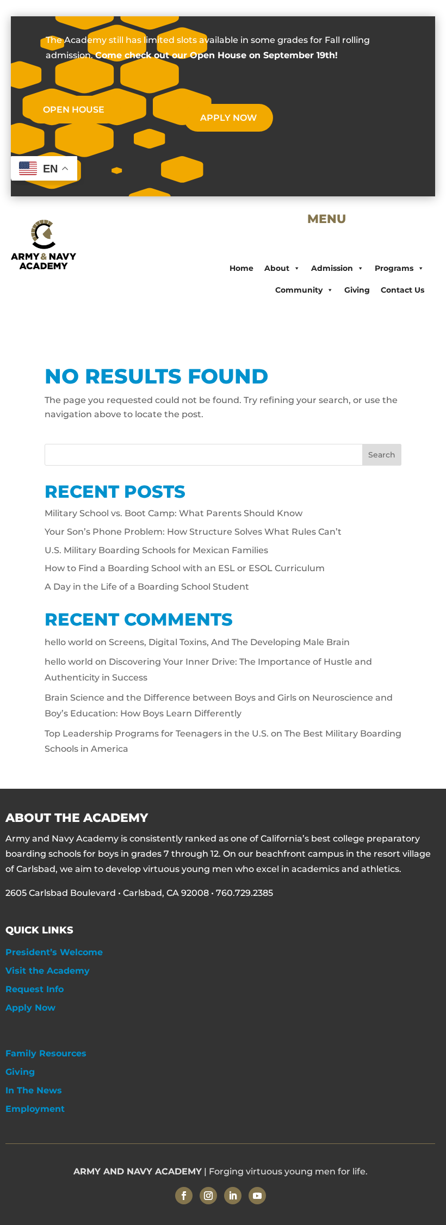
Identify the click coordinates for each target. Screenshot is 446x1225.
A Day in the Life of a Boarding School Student (147, 586)
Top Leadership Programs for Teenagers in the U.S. (157, 733)
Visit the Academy (47, 971)
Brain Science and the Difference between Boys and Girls (170, 697)
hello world (69, 642)
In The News (33, 1090)
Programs (394, 268)
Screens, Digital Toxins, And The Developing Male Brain (229, 642)
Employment (35, 1109)
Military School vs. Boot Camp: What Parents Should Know (173, 513)
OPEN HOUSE (73, 109)
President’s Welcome (54, 952)
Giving (357, 290)
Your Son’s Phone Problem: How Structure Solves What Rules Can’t (193, 532)
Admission (332, 268)
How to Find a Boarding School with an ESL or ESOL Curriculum (185, 568)
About (276, 268)
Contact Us (402, 290)
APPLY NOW (228, 118)
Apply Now (30, 1008)
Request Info (34, 989)
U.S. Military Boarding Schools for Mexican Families (156, 550)
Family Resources (45, 1053)
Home (241, 268)
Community (299, 290)
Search (381, 455)
